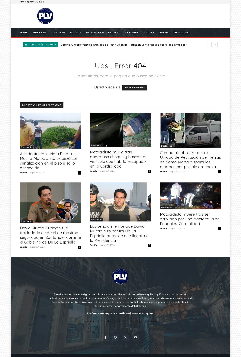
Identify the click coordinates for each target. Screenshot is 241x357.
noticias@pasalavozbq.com (136, 313)
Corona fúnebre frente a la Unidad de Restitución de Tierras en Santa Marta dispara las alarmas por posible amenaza (190, 159)
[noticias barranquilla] (47, 15)
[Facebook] (105, 337)
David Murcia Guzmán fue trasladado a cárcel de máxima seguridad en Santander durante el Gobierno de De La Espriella (50, 234)
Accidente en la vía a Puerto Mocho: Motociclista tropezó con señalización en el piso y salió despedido (49, 160)
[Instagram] (115, 337)
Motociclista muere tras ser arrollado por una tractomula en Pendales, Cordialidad (190, 219)
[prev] (209, 44)
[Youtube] (135, 337)
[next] (215, 44)
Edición (23, 172)
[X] (125, 337)
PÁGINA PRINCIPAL (134, 87)
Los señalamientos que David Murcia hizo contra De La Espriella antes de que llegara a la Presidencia (119, 233)
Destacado (26, 147)
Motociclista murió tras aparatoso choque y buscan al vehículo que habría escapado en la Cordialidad (118, 159)
